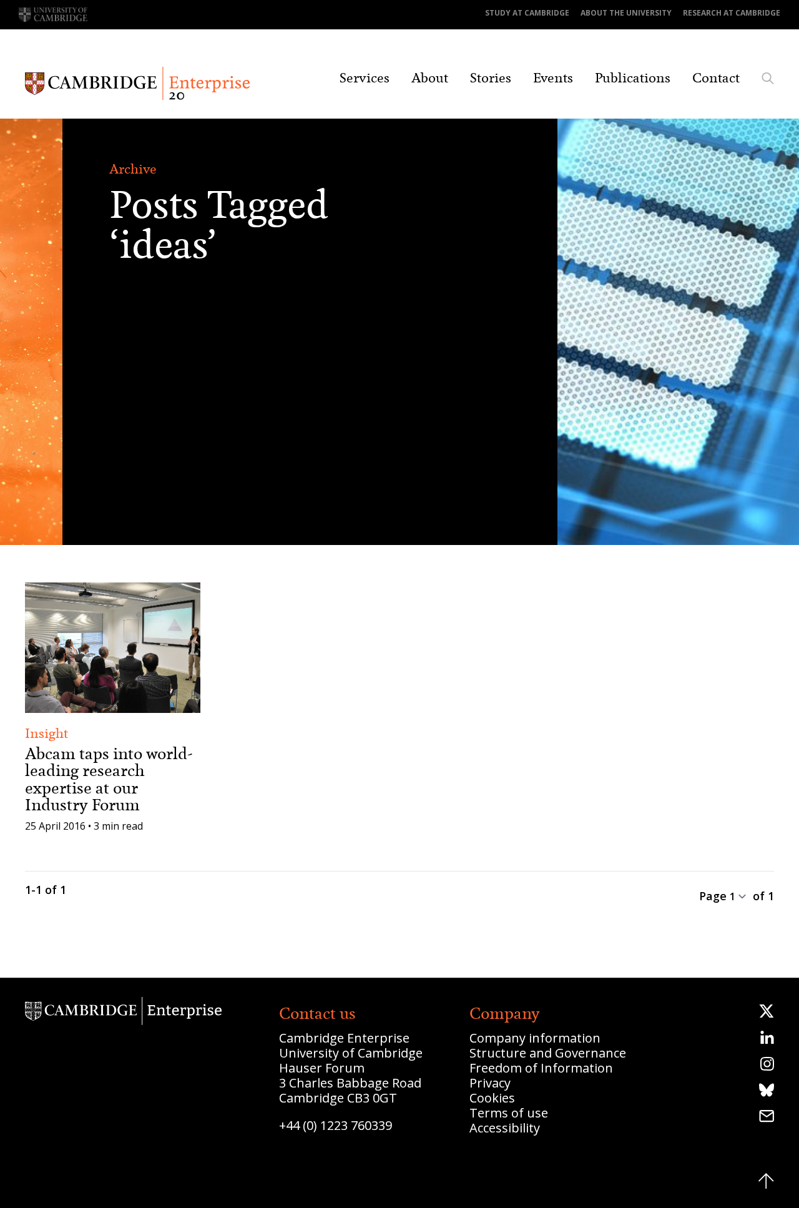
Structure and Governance (547, 1052)
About (429, 78)
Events (553, 78)
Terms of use (508, 1112)
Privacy (490, 1082)
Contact (716, 78)
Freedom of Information (541, 1067)
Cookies (492, 1097)
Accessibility (504, 1127)
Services (365, 78)
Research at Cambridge (731, 12)
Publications (632, 78)
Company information (534, 1037)
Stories (490, 78)
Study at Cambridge (527, 12)
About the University (626, 12)
